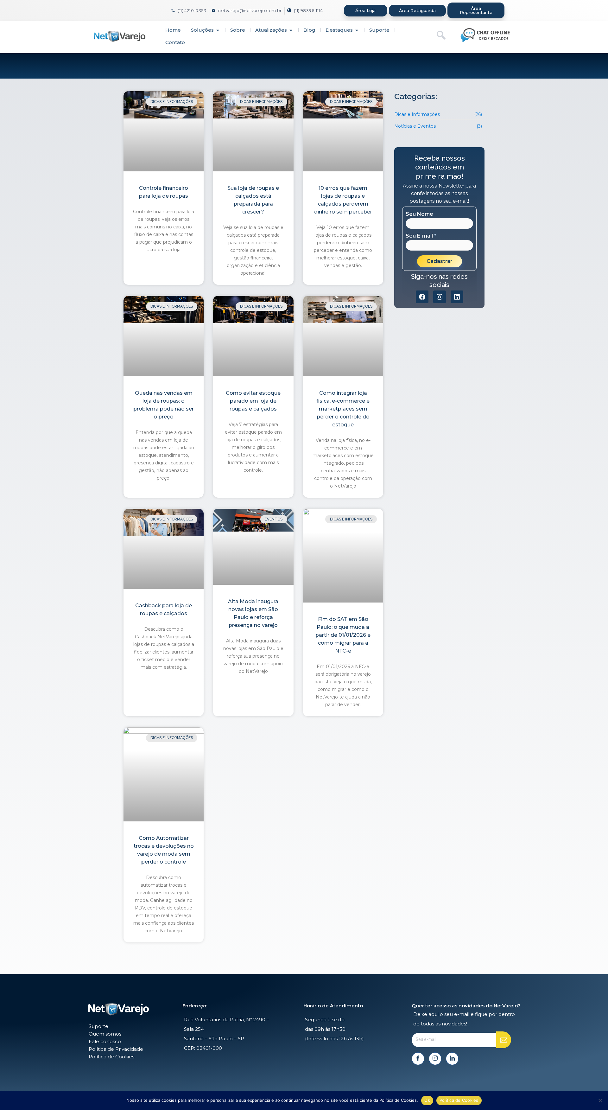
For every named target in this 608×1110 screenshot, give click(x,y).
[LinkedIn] (452, 1058)
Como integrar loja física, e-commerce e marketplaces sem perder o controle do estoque (343, 409)
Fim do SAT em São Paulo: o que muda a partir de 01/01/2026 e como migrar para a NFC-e (342, 635)
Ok (427, 1100)
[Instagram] (435, 1058)
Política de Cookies (459, 1100)
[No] (600, 1100)
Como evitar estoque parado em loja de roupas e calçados (253, 401)
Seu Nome (419, 214)
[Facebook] (418, 1058)
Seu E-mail (421, 236)
